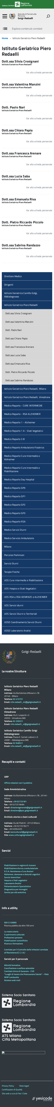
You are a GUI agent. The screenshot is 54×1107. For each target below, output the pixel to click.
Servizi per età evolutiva (15, 892)
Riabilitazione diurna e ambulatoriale (21, 868)
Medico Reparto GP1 (14, 496)
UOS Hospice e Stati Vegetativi (20, 588)
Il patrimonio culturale (14, 934)
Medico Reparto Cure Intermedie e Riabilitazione (22, 469)
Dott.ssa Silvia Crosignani (18, 313)
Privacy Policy (8, 1085)
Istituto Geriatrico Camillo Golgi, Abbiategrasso (21, 294)
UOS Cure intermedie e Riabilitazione (23, 580)
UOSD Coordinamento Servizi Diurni (23, 622)
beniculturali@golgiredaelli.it (24, 831)
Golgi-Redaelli (25, 18)
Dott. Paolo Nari (13, 330)
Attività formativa (12, 965)
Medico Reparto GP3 (14, 513)
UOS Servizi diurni (13, 605)
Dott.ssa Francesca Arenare (19, 347)
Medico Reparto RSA (15, 521)
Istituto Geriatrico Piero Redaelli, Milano (25, 389)
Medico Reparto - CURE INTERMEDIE (23, 405)
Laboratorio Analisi (12, 883)
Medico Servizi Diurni (15, 530)
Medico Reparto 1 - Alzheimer (19, 422)
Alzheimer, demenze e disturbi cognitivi (22, 874)
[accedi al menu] (4, 16)
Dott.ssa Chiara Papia (16, 338)
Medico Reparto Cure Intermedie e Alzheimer (22, 457)
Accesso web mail (12, 980)
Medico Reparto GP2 (14, 504)
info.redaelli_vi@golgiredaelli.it (25, 724)
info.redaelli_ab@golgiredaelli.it (25, 746)
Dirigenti (8, 284)
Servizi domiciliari (12, 877)
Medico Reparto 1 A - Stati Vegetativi (23, 431)
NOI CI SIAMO (10, 922)
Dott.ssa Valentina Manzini (19, 322)
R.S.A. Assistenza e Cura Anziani (18, 871)
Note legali (24, 1085)
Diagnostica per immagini (15, 889)
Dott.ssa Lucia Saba (15, 355)
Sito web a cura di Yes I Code (14, 1093)
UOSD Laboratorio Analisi (17, 630)
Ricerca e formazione (13, 943)
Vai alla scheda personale (39, 72)
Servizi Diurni (11, 563)
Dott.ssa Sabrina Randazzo (19, 380)
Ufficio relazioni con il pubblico (18, 782)
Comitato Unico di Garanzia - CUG (19, 971)
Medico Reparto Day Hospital (19, 479)
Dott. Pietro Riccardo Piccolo (20, 372)
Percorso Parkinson (14, 555)
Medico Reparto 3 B (14, 439)
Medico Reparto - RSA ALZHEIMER (22, 414)
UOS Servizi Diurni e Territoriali (20, 614)
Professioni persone (13, 937)
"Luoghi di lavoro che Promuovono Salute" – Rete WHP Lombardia (26, 976)
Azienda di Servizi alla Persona (27, 15)
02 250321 (18, 721)
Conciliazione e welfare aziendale (19, 968)
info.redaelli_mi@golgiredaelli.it (25, 702)
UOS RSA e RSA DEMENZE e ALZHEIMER (25, 597)
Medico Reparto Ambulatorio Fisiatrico (24, 447)
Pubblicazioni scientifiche (16, 940)
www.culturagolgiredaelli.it (21, 834)
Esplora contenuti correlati (27, 29)
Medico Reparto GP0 (14, 488)
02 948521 (18, 743)
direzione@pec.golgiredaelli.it (24, 810)
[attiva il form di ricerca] (48, 16)
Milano (7, 546)
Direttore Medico (13, 276)
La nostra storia (11, 931)
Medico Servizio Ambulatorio (19, 538)
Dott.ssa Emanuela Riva (17, 363)
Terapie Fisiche (12, 572)
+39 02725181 (19, 801)
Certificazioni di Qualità (12, 1089)
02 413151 (18, 699)
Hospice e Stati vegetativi (15, 880)
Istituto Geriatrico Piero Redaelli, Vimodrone (27, 397)
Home (5, 38)
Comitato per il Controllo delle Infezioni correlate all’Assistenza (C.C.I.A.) (26, 951)
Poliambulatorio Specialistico (17, 886)
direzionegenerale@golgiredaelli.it (26, 807)
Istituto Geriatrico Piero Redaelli (21, 305)
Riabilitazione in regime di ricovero (20, 865)
